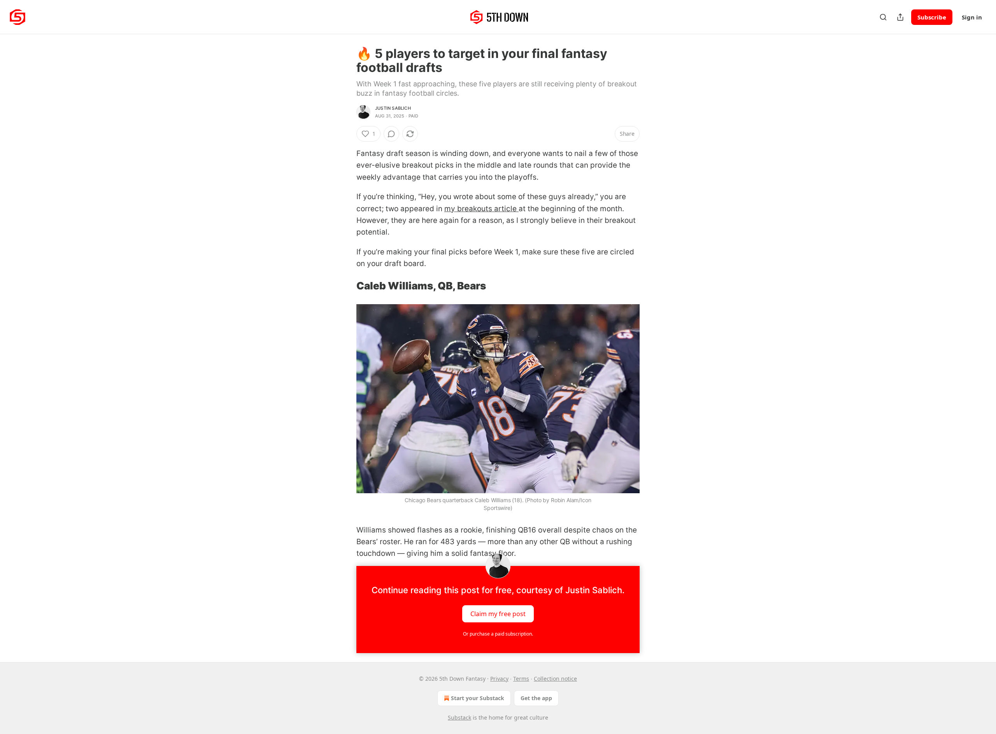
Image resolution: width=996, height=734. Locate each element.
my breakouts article (481, 208)
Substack (459, 717)
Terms (521, 678)
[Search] (883, 17)
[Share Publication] (900, 17)
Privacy (499, 678)
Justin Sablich (393, 108)
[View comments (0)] (391, 134)
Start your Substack (477, 698)
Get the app (536, 698)
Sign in (972, 17)
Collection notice (555, 678)
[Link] (345, 286)
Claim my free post (498, 613)
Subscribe (931, 17)
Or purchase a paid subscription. (498, 634)
